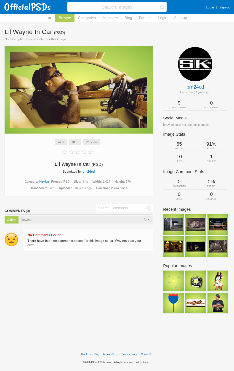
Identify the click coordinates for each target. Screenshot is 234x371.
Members (110, 18)
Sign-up (225, 7)
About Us (85, 354)
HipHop (44, 181)
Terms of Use (110, 354)
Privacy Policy (129, 354)
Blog (128, 18)
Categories (87, 18)
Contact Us (147, 354)
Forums (145, 18)
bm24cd (88, 171)
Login (210, 7)
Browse (65, 18)
